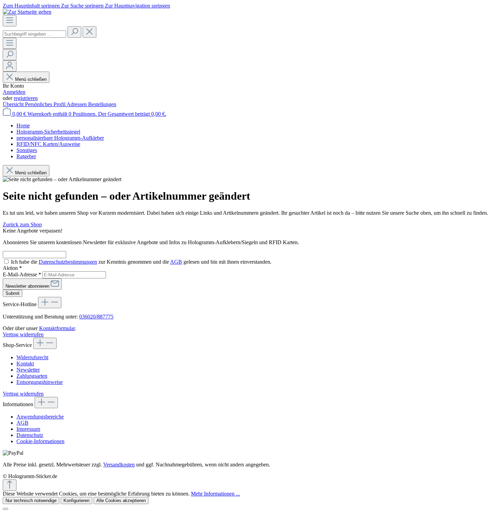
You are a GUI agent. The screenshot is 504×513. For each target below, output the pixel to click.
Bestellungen (102, 104)
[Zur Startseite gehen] (27, 12)
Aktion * (12, 268)
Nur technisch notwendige (31, 500)
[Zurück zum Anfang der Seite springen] (9, 485)
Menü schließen (31, 79)
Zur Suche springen (83, 6)
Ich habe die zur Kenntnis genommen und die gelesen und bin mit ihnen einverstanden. (141, 262)
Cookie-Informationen (40, 441)
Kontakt (25, 363)
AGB (176, 262)
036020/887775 (96, 317)
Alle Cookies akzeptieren (121, 500)
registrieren (26, 98)
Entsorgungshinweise (39, 382)
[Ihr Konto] (9, 66)
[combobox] (34, 34)
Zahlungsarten (31, 376)
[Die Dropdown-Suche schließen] (89, 32)
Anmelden (14, 92)
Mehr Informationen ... (215, 494)
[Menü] (9, 20)
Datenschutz (29, 435)
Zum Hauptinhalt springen (32, 6)
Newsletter (28, 370)
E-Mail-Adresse (22, 274)
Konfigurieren (76, 500)
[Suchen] (74, 32)
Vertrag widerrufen (23, 334)
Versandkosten (119, 464)
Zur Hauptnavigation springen (137, 6)
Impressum (28, 429)
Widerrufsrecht (32, 357)
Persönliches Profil (46, 104)
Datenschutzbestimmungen (68, 262)
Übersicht (14, 104)
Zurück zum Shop (22, 224)
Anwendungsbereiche (40, 417)
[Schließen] (5, 509)
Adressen (77, 104)
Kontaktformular (57, 328)
